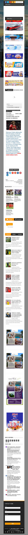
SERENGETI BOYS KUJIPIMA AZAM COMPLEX (15, 239)
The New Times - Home (11, 485)
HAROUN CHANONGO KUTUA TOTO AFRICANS (17, 264)
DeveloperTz (18, 530)
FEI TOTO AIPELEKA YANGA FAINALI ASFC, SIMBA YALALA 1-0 (17, 302)
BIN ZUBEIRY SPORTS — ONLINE (13, 490)
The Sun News (9, 457)
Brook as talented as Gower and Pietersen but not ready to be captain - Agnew (16, 468)
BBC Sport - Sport (10, 465)
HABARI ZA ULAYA (10, 105)
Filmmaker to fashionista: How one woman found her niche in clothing (13, 487)
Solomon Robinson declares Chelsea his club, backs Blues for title (14, 459)
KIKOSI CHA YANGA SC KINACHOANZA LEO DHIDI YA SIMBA (17, 251)
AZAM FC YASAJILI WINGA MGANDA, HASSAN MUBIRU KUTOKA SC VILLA (16, 277)
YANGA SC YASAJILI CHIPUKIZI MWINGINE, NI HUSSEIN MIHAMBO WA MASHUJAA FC (17, 314)
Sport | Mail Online (10, 475)
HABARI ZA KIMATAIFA (16, 110)
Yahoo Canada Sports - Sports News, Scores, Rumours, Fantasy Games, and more (14, 447)
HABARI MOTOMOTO (9, 110)
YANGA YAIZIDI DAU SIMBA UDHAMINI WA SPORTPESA (12, 492)
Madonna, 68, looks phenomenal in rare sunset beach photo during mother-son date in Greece (13, 451)
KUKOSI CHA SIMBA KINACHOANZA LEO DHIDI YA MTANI (16, 289)
